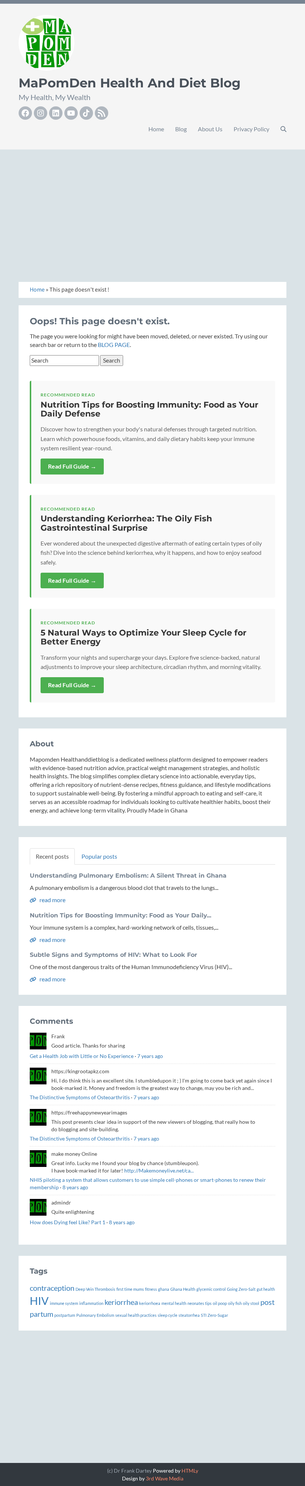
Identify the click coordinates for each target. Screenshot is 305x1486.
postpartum (64, 1315)
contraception (52, 1287)
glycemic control (211, 1289)
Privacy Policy (251, 128)
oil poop (220, 1303)
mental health (173, 1303)
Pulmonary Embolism (95, 1315)
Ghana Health (182, 1289)
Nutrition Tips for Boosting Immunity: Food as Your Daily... (120, 915)
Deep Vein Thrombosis (95, 1289)
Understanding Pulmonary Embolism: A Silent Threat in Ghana (128, 875)
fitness (151, 1289)
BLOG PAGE (114, 344)
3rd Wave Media (164, 1478)
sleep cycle (167, 1315)
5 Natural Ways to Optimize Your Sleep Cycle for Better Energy (143, 637)
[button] (283, 129)
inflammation (91, 1303)
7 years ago (150, 1056)
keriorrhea (121, 1301)
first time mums (130, 1289)
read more (51, 899)
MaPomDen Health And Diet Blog (130, 83)
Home (156, 128)
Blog (181, 128)
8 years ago (75, 1187)
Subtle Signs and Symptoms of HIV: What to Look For (113, 954)
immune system (64, 1303)
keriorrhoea (149, 1303)
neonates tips (199, 1303)
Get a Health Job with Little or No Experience (82, 1056)
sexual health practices (136, 1315)
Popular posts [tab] (99, 856)
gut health (266, 1289)
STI (203, 1315)
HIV (39, 1300)
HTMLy (190, 1470)
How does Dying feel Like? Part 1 (67, 1222)
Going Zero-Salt (241, 1289)
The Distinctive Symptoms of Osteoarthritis (80, 1097)
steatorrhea (189, 1315)
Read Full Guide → (72, 466)
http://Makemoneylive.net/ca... (159, 1170)
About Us (210, 128)
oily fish (235, 1303)
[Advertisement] (152, 207)
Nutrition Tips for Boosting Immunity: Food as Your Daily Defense (149, 409)
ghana (163, 1289)
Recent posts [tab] (52, 856)
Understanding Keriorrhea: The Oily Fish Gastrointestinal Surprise (126, 523)
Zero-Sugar (218, 1315)
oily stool (251, 1303)
